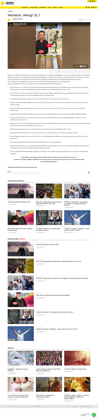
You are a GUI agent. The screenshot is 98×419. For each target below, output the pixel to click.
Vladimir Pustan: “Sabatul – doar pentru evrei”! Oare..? (76, 229)
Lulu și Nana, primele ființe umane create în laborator (18, 396)
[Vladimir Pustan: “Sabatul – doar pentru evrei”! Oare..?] (77, 217)
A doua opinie (34, 7)
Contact (60, 7)
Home (68, 406)
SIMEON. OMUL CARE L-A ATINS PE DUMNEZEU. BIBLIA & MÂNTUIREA (76, 396)
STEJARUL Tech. (37, 406)
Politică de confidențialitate (84, 406)
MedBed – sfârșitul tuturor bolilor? (18, 370)
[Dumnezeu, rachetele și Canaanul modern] (49, 384)
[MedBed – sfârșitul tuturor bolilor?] (21, 358)
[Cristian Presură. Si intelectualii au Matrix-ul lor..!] (49, 217)
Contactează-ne (74, 406)
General (22, 239)
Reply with (88, 172)
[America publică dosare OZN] (21, 191)
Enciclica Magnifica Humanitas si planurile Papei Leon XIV (49, 202)
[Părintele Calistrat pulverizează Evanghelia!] (21, 217)
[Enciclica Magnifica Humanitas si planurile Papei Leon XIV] (49, 191)
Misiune (54, 7)
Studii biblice (42, 7)
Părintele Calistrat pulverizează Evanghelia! (20, 229)
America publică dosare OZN (19, 202)
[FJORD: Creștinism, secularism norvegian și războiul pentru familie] (77, 191)
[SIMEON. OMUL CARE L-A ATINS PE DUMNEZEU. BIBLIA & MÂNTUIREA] (77, 384)
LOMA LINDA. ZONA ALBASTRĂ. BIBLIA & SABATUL (48, 370)
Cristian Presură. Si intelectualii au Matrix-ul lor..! (48, 229)
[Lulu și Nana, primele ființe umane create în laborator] (21, 384)
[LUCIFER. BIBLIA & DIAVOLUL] (77, 358)
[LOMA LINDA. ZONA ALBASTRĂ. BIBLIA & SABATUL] (49, 358)
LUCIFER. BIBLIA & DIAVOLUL (75, 369)
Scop (49, 7)
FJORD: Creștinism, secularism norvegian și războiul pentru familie (76, 203)
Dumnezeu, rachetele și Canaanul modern (45, 396)
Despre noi (25, 7)
